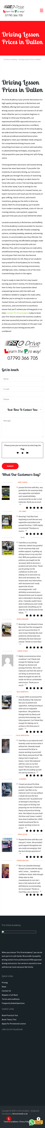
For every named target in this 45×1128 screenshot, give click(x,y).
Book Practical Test (10, 1015)
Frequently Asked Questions (13, 1003)
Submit (10, 466)
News (4, 986)
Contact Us (6, 991)
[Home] (14, 10)
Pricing (5, 982)
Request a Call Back (10, 995)
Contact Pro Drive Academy (17, 313)
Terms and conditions (11, 999)
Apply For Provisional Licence (14, 1023)
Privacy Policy (24, 1121)
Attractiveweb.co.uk (20, 1114)
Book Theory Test (9, 1019)
